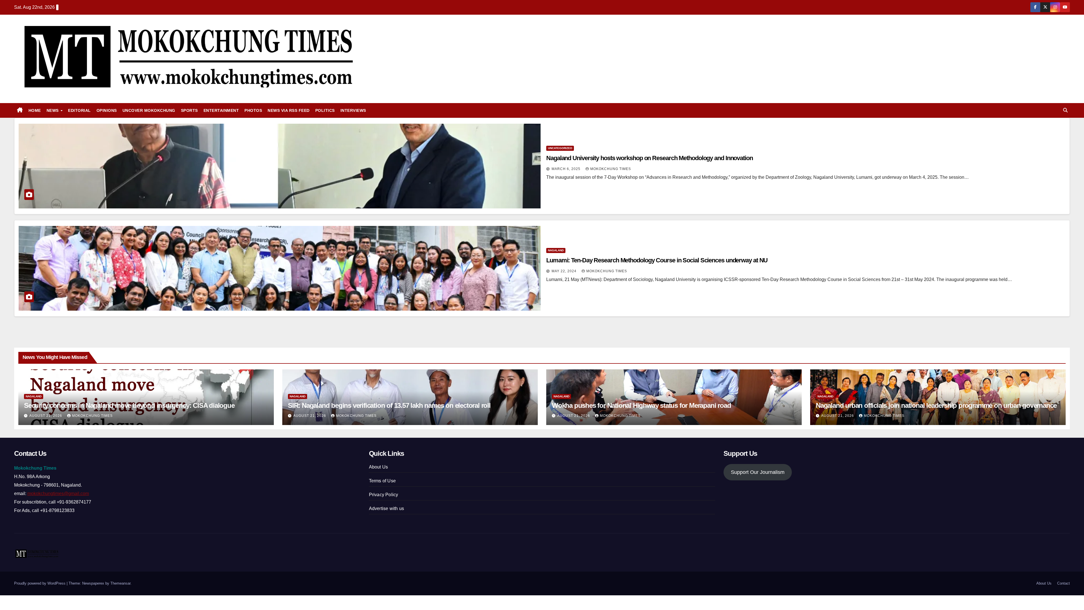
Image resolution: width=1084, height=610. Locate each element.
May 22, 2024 (565, 271)
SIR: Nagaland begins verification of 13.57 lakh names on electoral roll (389, 405)
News (53, 110)
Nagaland (556, 250)
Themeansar (120, 583)
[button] (1065, 110)
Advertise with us (386, 508)
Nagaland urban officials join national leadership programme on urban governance (936, 405)
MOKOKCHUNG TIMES (610, 169)
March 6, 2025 (567, 169)
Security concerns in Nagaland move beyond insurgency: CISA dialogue (129, 405)
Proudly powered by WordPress (40, 583)
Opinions (107, 110)
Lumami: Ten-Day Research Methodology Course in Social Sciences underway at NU (657, 260)
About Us (378, 467)
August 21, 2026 (46, 416)
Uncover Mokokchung (149, 110)
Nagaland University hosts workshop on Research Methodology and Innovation (649, 158)
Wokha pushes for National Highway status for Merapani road (641, 405)
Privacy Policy (383, 494)
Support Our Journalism (757, 472)
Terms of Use (382, 480)
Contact (1063, 583)
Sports (189, 110)
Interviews (353, 110)
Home (35, 110)
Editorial (79, 110)
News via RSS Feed (289, 110)
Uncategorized (560, 148)
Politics (325, 110)
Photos (253, 110)
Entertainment (221, 110)
